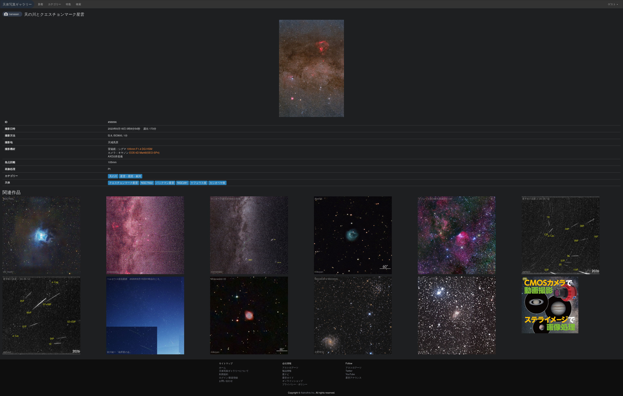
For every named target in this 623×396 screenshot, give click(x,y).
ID (6, 122)
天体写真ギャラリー (17, 4)
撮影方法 (10, 135)
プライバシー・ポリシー (294, 384)
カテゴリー (54, 4)
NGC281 (182, 183)
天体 (7, 182)
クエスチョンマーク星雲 (123, 183)
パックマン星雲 (165, 183)
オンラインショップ (292, 380)
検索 (78, 4)
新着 (40, 4)
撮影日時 (10, 128)
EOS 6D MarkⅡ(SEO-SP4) (144, 152)
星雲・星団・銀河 (130, 176)
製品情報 (286, 370)
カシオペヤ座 (217, 183)
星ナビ (285, 374)
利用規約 (223, 374)
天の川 (113, 176)
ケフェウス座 (198, 183)
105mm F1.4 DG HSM (139, 149)
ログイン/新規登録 (228, 377)
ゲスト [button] (611, 4)
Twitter (349, 370)
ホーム (222, 367)
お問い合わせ (226, 380)
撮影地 (9, 142)
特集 (68, 4)
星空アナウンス (353, 377)
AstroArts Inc (307, 392)
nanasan (14, 14)
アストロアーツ (290, 367)
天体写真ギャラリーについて (234, 370)
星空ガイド (288, 377)
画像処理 (10, 169)
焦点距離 (10, 162)
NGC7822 (147, 183)
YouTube (350, 374)
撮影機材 (10, 149)
